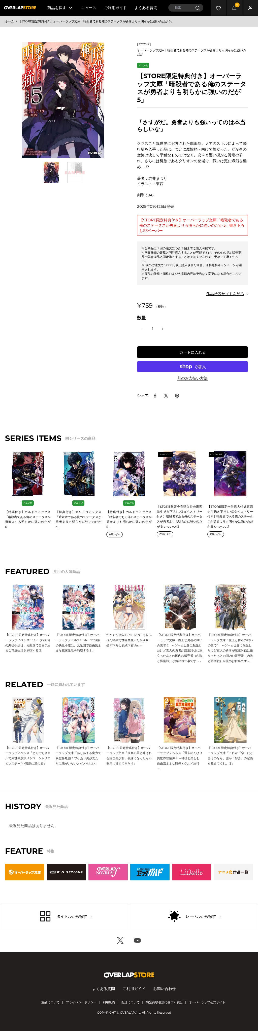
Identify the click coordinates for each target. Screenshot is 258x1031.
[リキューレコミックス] (191, 872)
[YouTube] (137, 940)
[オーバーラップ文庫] (24, 872)
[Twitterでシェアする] (166, 395)
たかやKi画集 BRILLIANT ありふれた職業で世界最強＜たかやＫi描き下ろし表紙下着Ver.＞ (129, 640)
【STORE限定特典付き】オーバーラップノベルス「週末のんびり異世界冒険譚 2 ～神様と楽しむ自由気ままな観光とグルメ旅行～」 (179, 758)
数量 (141, 317)
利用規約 (109, 1002)
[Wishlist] (218, 8)
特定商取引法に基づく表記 (164, 1002)
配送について (130, 1002)
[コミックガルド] (150, 872)
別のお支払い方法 (192, 378)
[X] (120, 940)
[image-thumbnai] (51, 172)
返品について (50, 1002)
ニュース (88, 7)
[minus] (142, 329)
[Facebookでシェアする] (154, 395)
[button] (192, 352)
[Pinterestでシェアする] (177, 395)
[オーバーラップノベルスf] (108, 872)
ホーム (9, 21)
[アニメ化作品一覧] (233, 872)
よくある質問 (146, 7)
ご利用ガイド (115, 7)
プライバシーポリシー (81, 1002)
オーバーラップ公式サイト (207, 1002)
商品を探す (56, 7)
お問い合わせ (164, 988)
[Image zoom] (63, 100)
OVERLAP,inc (130, 1012)
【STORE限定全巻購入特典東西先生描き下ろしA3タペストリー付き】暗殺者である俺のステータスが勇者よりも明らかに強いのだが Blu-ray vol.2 (179, 516)
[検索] (197, 8)
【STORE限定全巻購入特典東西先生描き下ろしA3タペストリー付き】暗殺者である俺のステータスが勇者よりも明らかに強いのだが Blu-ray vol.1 (230, 516)
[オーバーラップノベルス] (66, 872)
